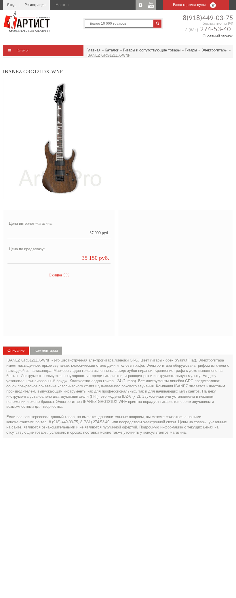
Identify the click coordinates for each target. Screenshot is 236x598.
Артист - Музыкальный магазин (27, 21)
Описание (15, 350)
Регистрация (35, 5)
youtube (151, 5)
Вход (11, 5)
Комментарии (46, 350)
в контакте (141, 5)
